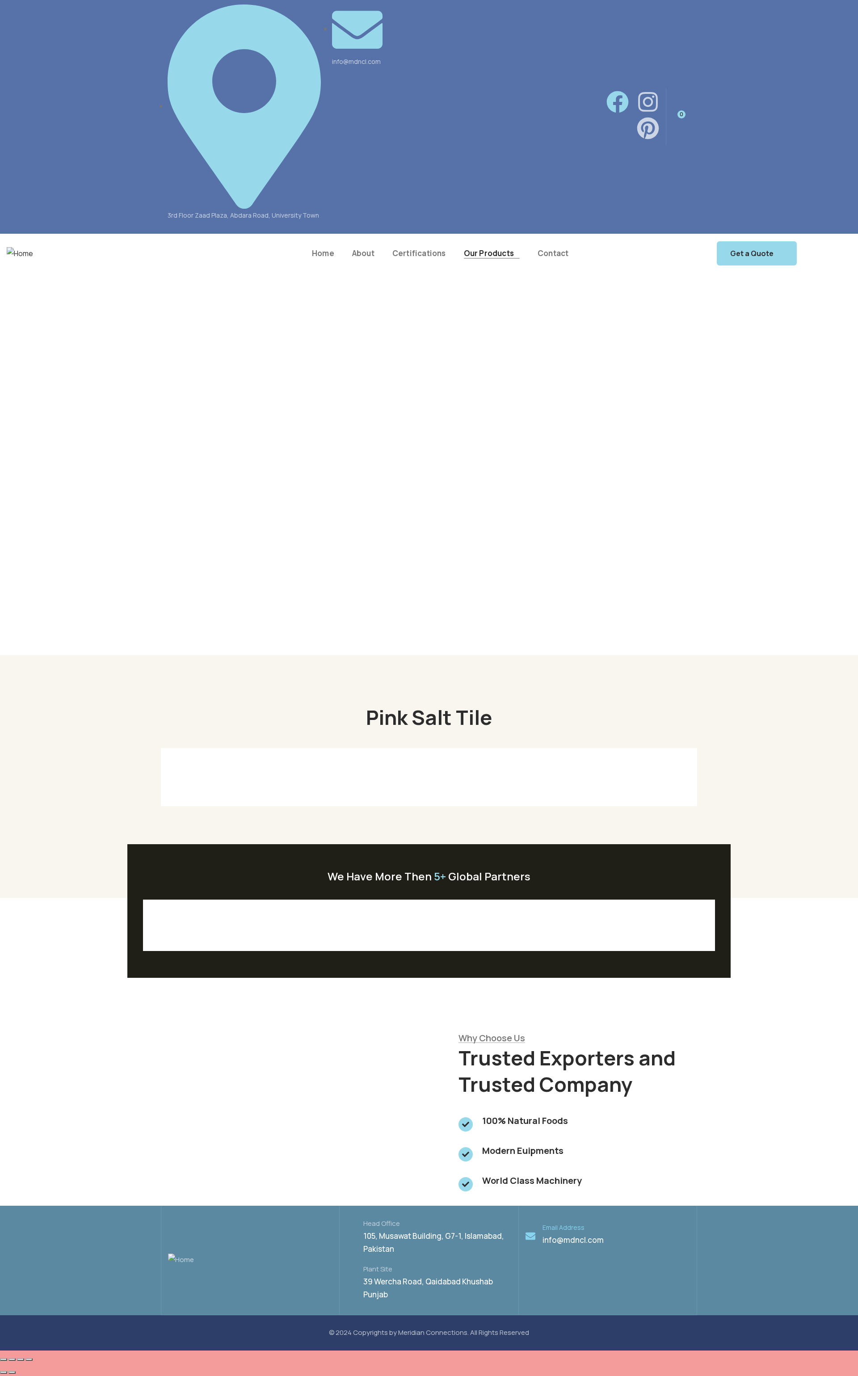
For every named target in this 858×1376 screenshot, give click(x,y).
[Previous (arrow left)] (3, 1372)
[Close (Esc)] (3, 1359)
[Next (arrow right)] (12, 1372)
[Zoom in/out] (29, 1359)
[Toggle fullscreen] (20, 1359)
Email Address (564, 1227)
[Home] (20, 253)
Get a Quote (752, 253)
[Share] (12, 1359)
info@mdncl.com (573, 1240)
